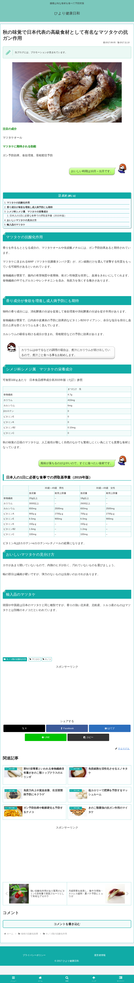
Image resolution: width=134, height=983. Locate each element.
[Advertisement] (35, 692)
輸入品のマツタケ (16, 224)
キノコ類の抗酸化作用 (16, 659)
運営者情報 (100, 955)
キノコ (48, 659)
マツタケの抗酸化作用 (18, 202)
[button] (88, 737)
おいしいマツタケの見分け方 (22, 220)
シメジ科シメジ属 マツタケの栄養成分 (27, 211)
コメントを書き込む (67, 924)
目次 (64, 195)
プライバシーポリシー (34, 955)
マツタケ (36, 659)
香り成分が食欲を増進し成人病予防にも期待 (30, 207)
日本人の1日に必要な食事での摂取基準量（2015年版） (38, 215)
